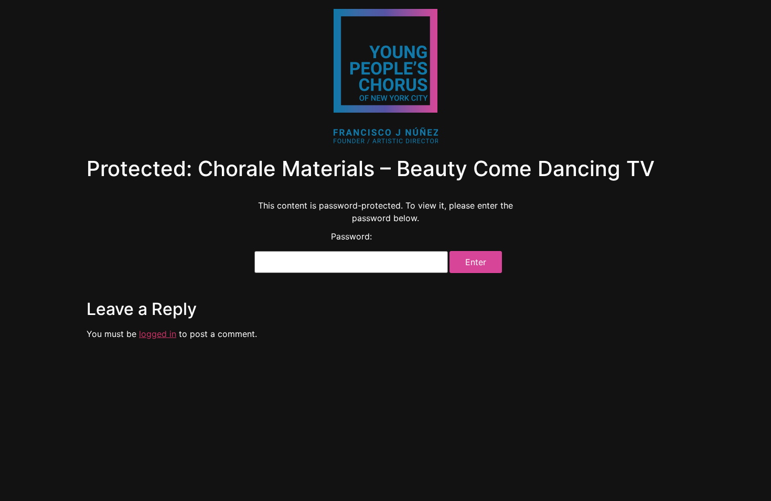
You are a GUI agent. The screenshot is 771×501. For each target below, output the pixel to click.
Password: (351, 237)
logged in (157, 334)
